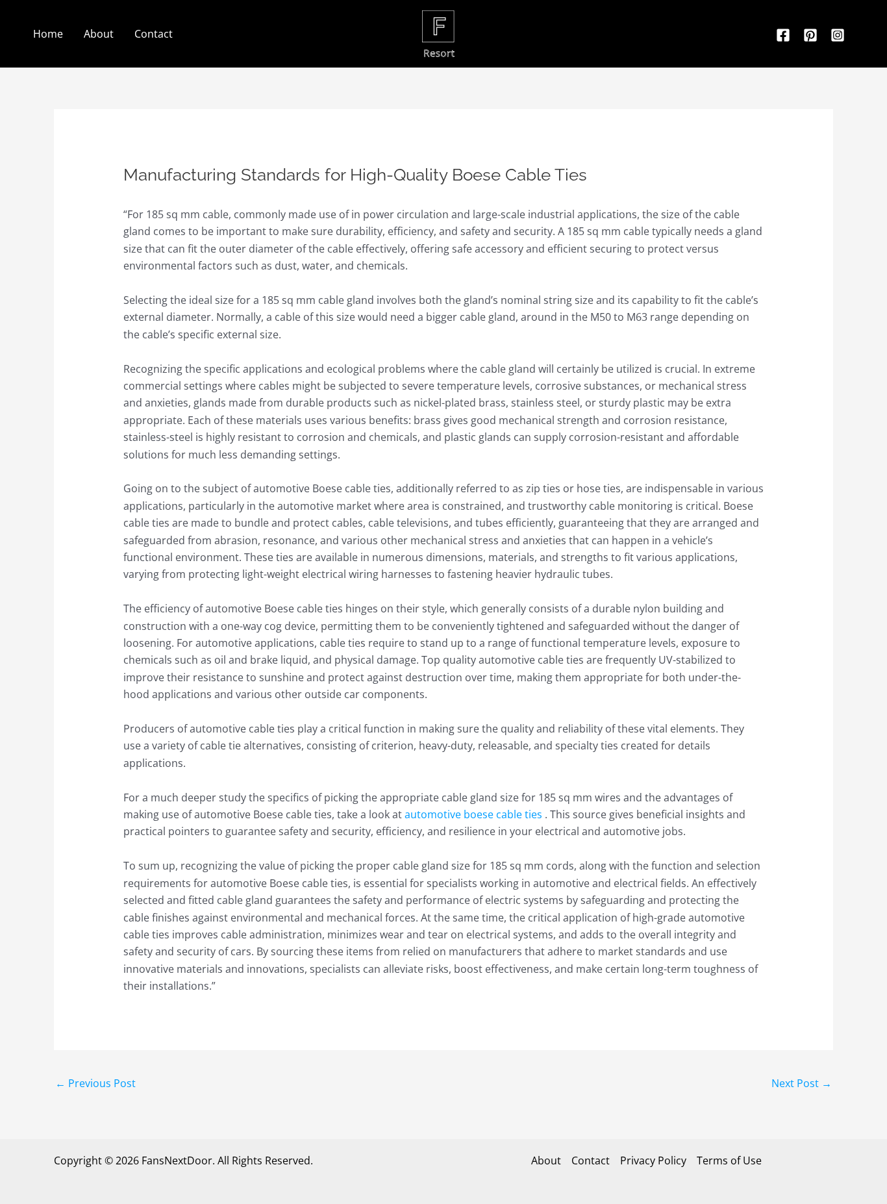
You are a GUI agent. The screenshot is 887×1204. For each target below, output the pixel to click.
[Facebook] (783, 35)
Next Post (801, 1083)
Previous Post (95, 1083)
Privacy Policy (653, 1160)
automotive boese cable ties (473, 814)
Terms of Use (729, 1160)
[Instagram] (838, 35)
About (99, 34)
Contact (153, 34)
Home (48, 34)
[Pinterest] (810, 35)
